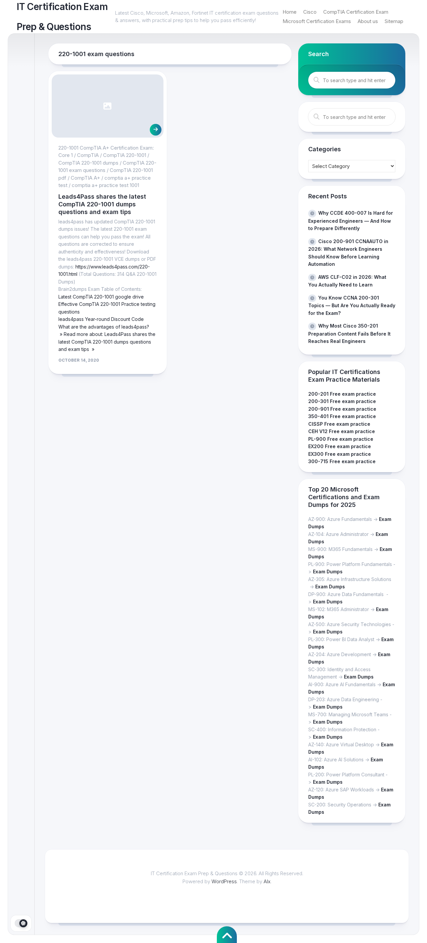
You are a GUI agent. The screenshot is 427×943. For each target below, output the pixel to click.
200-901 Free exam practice (342, 409)
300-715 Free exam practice (342, 461)
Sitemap (394, 21)
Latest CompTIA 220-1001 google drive (101, 297)
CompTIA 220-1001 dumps (88, 163)
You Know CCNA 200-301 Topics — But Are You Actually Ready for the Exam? (351, 305)
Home (290, 12)
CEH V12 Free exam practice (341, 431)
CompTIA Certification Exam (355, 12)
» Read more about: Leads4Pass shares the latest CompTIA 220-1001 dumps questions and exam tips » (106, 341)
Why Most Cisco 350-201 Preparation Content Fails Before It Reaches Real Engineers (349, 333)
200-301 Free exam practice (342, 401)
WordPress (224, 881)
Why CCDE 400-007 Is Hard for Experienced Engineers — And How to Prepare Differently (350, 220)
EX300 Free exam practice (339, 454)
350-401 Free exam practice (342, 416)
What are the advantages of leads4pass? (103, 327)
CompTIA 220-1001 (124, 155)
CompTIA (88, 155)
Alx (267, 881)
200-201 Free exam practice (342, 394)
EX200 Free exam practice (339, 446)
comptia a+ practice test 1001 (105, 185)
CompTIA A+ (85, 178)
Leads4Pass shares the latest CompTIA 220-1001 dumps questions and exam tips (102, 204)
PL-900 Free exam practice (340, 439)
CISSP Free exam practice (339, 424)
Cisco (310, 12)
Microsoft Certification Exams (317, 21)
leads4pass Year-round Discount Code (101, 319)
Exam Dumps (328, 571)
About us (368, 21)
